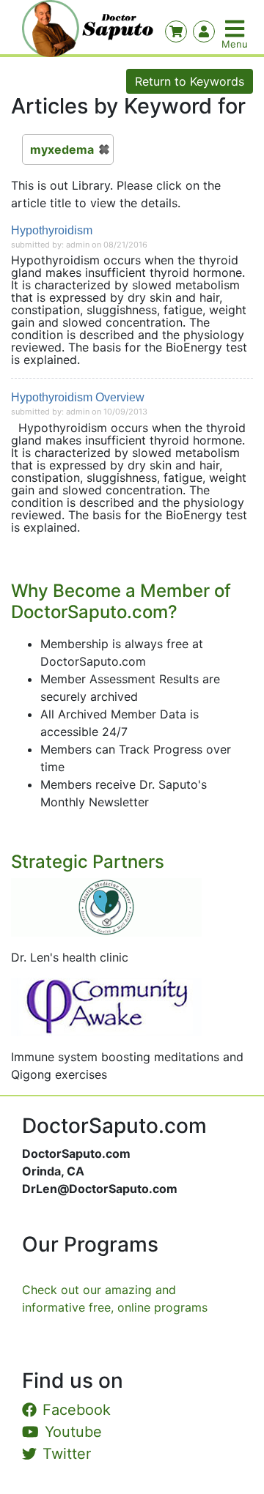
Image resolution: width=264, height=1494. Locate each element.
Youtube (73, 1432)
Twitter (67, 1454)
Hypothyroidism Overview (77, 397)
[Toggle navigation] (236, 28)
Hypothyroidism (51, 230)
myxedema (62, 149)
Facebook (77, 1410)
